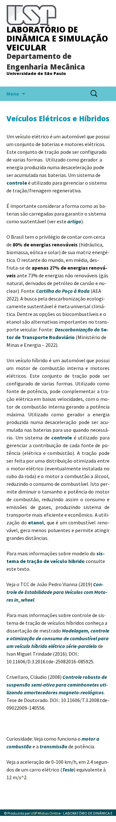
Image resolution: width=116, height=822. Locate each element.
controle (16, 183)
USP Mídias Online (46, 813)
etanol (36, 522)
